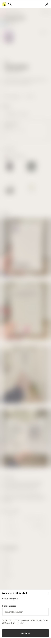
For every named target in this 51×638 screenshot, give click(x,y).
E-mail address (9, 606)
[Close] (47, 593)
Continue (25, 633)
